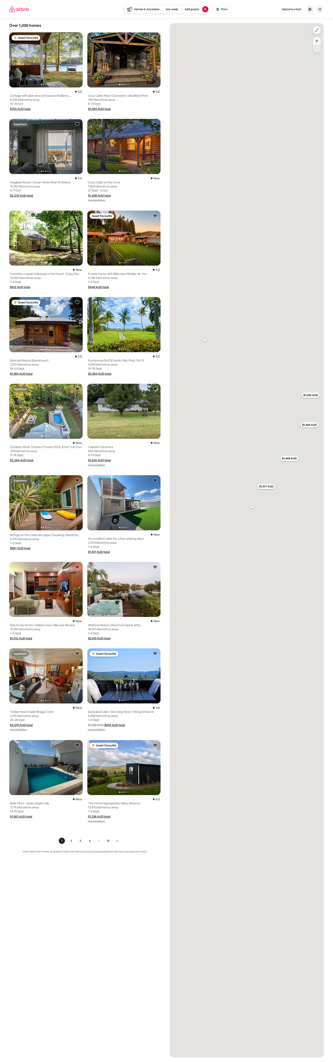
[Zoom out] (317, 49)
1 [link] (61, 841)
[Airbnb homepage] (19, 9)
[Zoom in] (317, 41)
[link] (53, 841)
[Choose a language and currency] (310, 9)
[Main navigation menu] (320, 9)
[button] (20, 109)
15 (108, 841)
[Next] (117, 841)
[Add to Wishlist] (77, 37)
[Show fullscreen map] (317, 30)
